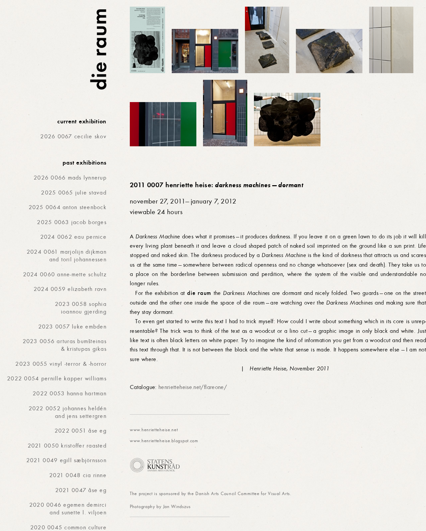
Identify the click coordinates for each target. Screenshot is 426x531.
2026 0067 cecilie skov (73, 136)
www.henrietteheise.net (154, 430)
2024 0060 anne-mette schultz (64, 274)
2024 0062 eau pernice (73, 236)
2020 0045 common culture (68, 527)
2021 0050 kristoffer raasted (67, 445)
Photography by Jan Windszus (160, 506)
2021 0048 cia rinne (77, 475)
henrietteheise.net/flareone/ (192, 387)
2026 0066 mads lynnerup (70, 177)
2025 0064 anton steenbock (68, 207)
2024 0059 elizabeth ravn (70, 289)
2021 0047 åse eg (80, 490)
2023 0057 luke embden (72, 326)
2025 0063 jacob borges (71, 222)
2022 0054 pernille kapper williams (56, 378)
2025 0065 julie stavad (73, 192)
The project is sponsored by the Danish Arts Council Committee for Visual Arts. (210, 493)
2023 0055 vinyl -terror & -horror (60, 363)
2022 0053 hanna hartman (69, 393)
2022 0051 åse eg (80, 430)
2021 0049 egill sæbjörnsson (66, 460)
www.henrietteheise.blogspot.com (164, 441)
